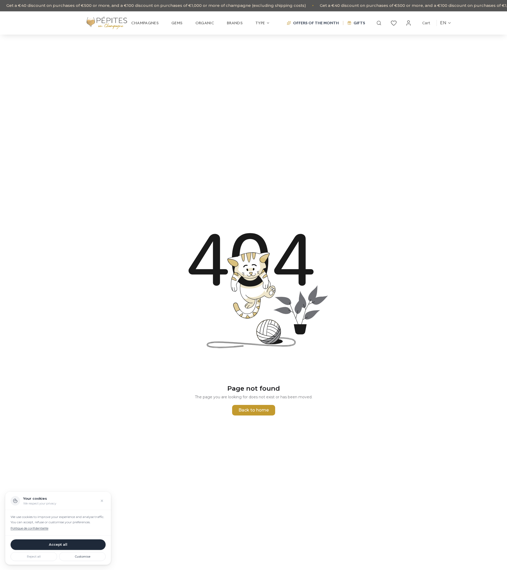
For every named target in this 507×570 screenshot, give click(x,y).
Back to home (253, 410)
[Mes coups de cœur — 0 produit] (393, 23)
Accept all (58, 544)
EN (443, 22)
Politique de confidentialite (29, 528)
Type (260, 23)
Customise (82, 556)
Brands (235, 23)
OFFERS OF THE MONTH (316, 23)
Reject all (34, 556)
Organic (204, 23)
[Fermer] (102, 500)
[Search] (379, 23)
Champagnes (145, 23)
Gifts (359, 23)
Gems (176, 23)
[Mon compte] (408, 23)
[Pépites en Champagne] (107, 23)
